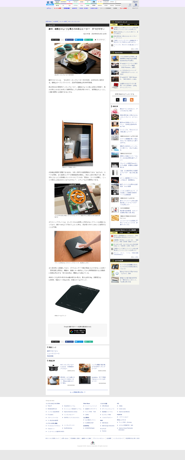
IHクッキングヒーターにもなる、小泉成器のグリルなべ (67, 366)
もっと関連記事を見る (76, 392)
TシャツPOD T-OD (90, 411)
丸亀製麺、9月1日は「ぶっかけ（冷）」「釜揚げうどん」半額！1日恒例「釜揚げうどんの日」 (126, 241)
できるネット (51, 428)
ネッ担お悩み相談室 (53, 420)
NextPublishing (68, 428)
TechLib (104, 431)
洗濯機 (115, 8)
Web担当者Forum (52, 409)
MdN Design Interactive (108, 425)
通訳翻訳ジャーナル (107, 411)
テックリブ (103, 428)
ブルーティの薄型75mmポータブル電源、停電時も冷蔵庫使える (129, 165)
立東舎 (87, 414)
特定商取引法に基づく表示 (133, 438)
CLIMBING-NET (89, 423)
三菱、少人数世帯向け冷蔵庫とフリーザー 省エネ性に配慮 (129, 172)
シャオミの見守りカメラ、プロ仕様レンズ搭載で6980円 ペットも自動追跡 (129, 192)
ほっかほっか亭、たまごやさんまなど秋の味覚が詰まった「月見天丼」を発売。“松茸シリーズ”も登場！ (126, 246)
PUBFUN (119, 414)
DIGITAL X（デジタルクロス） (72, 417)
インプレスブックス (69, 425)
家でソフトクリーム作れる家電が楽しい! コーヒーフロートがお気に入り (129, 202)
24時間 (121, 24)
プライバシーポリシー (99, 438)
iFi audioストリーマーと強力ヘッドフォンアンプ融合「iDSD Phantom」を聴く (128, 65)
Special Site (119, 52)
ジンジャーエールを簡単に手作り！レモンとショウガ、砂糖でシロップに (129, 222)
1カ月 (135, 24)
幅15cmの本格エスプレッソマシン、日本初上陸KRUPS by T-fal (128, 124)
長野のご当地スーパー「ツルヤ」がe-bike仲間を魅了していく (129, 158)
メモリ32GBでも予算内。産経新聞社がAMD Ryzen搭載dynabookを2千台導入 (128, 58)
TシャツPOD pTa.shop (125, 422)
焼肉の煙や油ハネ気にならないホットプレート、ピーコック (129, 117)
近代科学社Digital (89, 428)
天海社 (120, 406)
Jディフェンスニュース (108, 409)
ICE (118, 403)
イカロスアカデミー (107, 417)
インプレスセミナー (69, 414)
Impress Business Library (70, 411)
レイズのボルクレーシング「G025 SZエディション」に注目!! (129, 72)
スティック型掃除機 (105, 8)
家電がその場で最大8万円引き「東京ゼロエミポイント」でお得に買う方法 (129, 280)
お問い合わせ (64, 438)
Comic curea (122, 409)
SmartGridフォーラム (69, 406)
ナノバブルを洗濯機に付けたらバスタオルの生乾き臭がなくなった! (129, 266)
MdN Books (105, 423)
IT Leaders (50, 414)
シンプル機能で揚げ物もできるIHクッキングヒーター (98, 366)
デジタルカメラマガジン (54, 425)
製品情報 (50, 356)
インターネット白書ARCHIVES (56, 431)
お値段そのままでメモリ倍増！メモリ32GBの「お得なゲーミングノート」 (128, 85)
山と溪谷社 (86, 417)
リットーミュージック (91, 406)
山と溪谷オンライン (90, 420)
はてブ (80, 39)
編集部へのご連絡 (86, 438)
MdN (101, 420)
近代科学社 (86, 425)
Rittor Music (86, 403)
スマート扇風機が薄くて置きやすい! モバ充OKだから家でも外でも (129, 140)
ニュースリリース (53, 353)
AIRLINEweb (105, 406)
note (90, 39)
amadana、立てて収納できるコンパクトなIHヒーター (99, 379)
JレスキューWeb (106, 414)
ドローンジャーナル (53, 417)
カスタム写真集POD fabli (126, 425)
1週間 (128, 24)
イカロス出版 (103, 403)
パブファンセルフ (123, 417)
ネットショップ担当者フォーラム (72, 409)
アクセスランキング (121, 22)
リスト (62, 39)
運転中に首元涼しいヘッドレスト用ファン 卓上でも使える (129, 148)
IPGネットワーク (121, 420)
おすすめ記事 (119, 260)
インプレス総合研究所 (53, 411)
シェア (70, 39)
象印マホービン (52, 351)
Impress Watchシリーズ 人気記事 (125, 230)
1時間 (113, 24)
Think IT (50, 406)
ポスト (56, 39)
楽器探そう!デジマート (91, 409)
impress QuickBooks (124, 411)
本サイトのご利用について (52, 438)
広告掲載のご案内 (75, 438)
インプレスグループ (118, 438)
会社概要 (109, 438)
